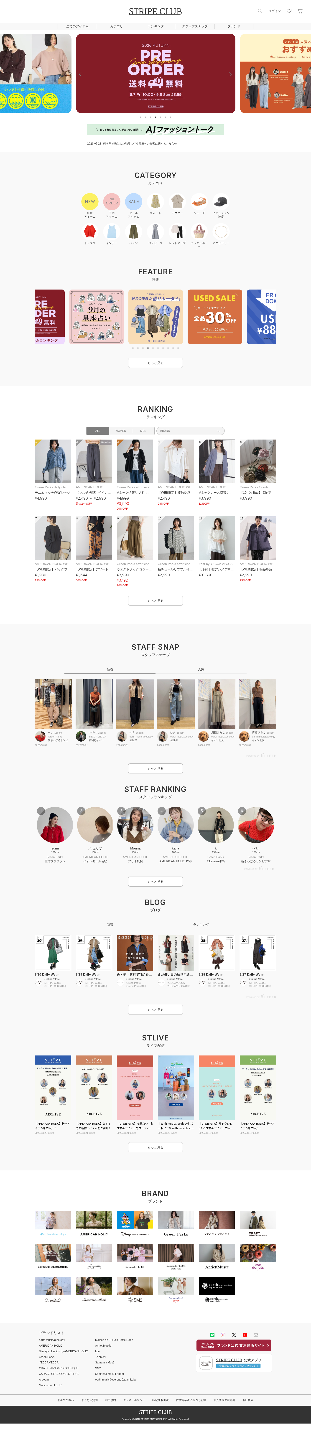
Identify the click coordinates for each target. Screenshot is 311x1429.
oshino (93, 732)
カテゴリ (116, 26)
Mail (255, 1335)
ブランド (233, 26)
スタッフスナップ (195, 26)
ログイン (274, 11)
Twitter (234, 1335)
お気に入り (289, 11)
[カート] (300, 11)
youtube (245, 1335)
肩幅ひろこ (218, 732)
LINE (212, 1335)
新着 (110, 669)
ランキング (156, 26)
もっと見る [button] (155, 363)
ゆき (132, 732)
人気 (201, 669)
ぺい (51, 732)
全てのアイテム (77, 26)
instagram (223, 1335)
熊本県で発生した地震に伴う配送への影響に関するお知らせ (140, 143)
